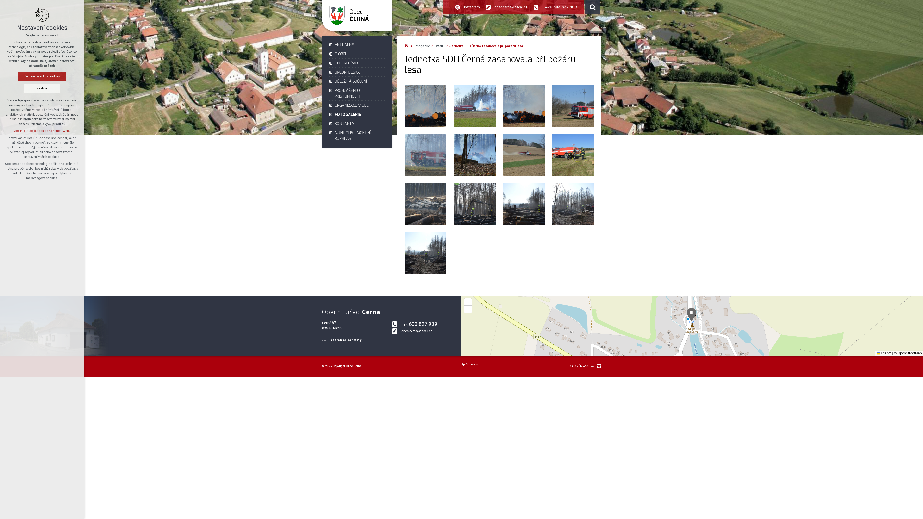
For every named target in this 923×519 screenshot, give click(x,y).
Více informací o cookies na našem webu (42, 131)
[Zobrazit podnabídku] (380, 54)
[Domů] (408, 45)
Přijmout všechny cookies (42, 76)
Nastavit (42, 88)
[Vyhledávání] (592, 7)
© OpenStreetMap (908, 353)
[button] (691, 314)
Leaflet (885, 353)
